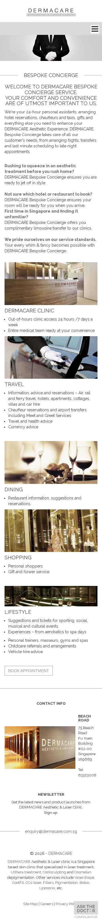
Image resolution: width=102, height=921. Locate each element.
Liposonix (47, 888)
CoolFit (18, 882)
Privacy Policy (67, 904)
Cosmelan (82, 872)
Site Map (30, 904)
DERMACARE (60, 853)
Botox (84, 882)
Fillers (48, 882)
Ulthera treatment (26, 872)
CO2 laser (33, 882)
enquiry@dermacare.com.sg (51, 831)
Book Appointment (28, 670)
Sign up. (51, 812)
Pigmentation (66, 882)
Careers (46, 904)
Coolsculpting (54, 872)
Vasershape (84, 877)
